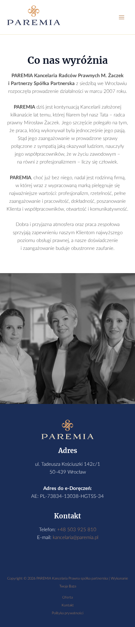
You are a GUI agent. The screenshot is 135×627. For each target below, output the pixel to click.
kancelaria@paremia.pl (75, 537)
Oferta (67, 597)
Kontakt (68, 605)
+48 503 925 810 (76, 529)
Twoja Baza (67, 586)
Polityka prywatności (67, 613)
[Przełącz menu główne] (121, 17)
